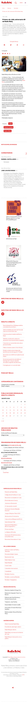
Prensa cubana (8, 127)
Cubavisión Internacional (11, 568)
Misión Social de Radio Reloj (12, 624)
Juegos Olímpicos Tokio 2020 (12, 513)
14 (17, 410)
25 (6, 416)
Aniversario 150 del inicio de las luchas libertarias (13, 535)
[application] (2, 302)
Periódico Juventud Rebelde (12, 577)
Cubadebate (8, 571)
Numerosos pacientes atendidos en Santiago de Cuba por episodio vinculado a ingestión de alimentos (12, 360)
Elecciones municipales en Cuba (13, 497)
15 (21, 410)
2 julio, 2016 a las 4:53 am (6, 156)
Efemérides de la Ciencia (11, 500)
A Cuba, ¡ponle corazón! (11, 506)
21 (17, 413)
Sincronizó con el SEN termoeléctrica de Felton (13, 355)
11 (6, 410)
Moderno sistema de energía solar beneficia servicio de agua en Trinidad (12, 351)
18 (6, 413)
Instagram (22, 681)
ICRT (23, 674)
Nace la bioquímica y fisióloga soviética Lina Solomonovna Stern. (13, 326)
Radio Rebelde (8, 563)
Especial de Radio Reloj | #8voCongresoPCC (11, 525)
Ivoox (22, 688)
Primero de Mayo (9, 529)
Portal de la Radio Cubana (11, 554)
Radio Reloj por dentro (10, 629)
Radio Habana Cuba (10, 560)
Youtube (6, 688)
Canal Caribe (8, 565)
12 (10, 410)
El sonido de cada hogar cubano (13, 627)
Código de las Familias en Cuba (13, 495)
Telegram (13, 688)
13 (13, 410)
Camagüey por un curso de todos (11, 365)
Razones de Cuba (9, 557)
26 (10, 416)
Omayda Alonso (14, 41)
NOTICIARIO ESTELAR (14, 445)
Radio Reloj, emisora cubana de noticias (16, 657)
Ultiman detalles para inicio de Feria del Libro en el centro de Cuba (13, 330)
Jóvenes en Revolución (11, 503)
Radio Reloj (6, 2)
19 (10, 413)
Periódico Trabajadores (11, 580)
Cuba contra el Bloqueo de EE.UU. (13, 519)
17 (3, 413)
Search (15, 3)
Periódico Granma (9, 574)
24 (3, 416)
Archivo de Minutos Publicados (9, 433)
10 (3, 410)
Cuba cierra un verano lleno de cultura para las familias (13, 343)
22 (21, 413)
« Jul (2, 421)
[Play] (3, 302)
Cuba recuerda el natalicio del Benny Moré (12, 335)
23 (25, 413)
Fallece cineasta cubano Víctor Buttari (13, 347)
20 (14, 413)
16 (24, 410)
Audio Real (6, 472)
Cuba (10, 124)
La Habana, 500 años (10, 532)
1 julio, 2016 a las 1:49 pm (5, 168)
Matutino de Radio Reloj (11, 492)
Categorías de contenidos (8, 384)
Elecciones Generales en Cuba (13, 539)
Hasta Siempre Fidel (10, 522)
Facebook (12, 681)
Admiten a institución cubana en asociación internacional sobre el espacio (13, 339)
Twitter (6, 681)
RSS (14, 695)
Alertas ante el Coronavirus (12, 516)
